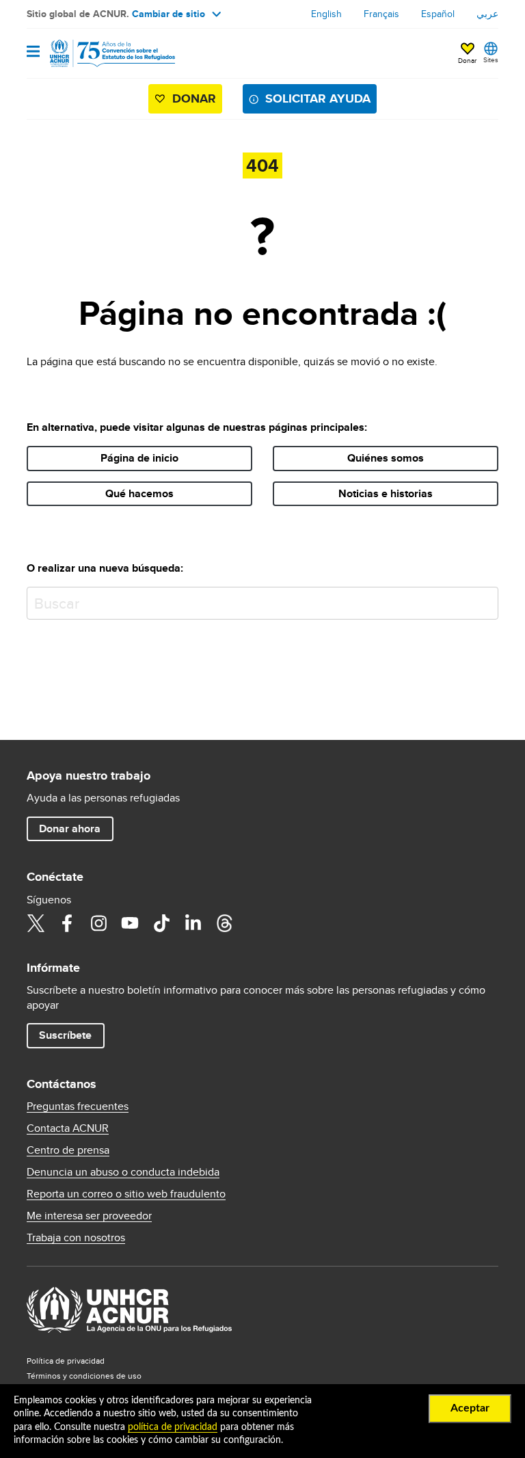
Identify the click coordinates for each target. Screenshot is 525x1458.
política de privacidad (172, 1427)
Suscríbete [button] (65, 1035)
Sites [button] (490, 59)
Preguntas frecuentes (78, 1106)
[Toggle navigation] (33, 52)
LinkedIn (193, 923)
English (326, 14)
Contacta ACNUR (68, 1128)
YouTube (130, 923)
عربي (487, 14)
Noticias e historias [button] (385, 493)
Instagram (98, 923)
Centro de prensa (68, 1150)
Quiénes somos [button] (385, 458)
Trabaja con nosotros (76, 1237)
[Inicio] (96, 53)
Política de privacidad (66, 1360)
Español (438, 14)
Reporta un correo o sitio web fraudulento (126, 1194)
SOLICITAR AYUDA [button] (318, 98)
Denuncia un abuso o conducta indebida (123, 1172)
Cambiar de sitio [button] (168, 14)
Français (381, 14)
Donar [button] (467, 60)
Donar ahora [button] (69, 828)
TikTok (161, 923)
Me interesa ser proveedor (89, 1215)
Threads (224, 923)
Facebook (67, 923)
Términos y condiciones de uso (84, 1375)
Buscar (485, 600)
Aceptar (469, 1408)
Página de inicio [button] (139, 458)
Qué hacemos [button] (139, 493)
